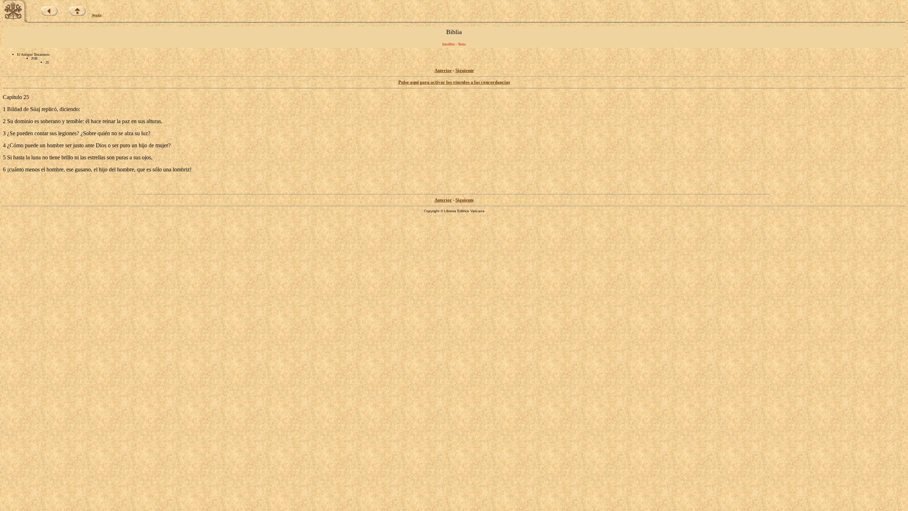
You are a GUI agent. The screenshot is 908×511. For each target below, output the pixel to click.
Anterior (443, 70)
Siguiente (464, 70)
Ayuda (96, 15)
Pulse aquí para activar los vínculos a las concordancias (454, 82)
